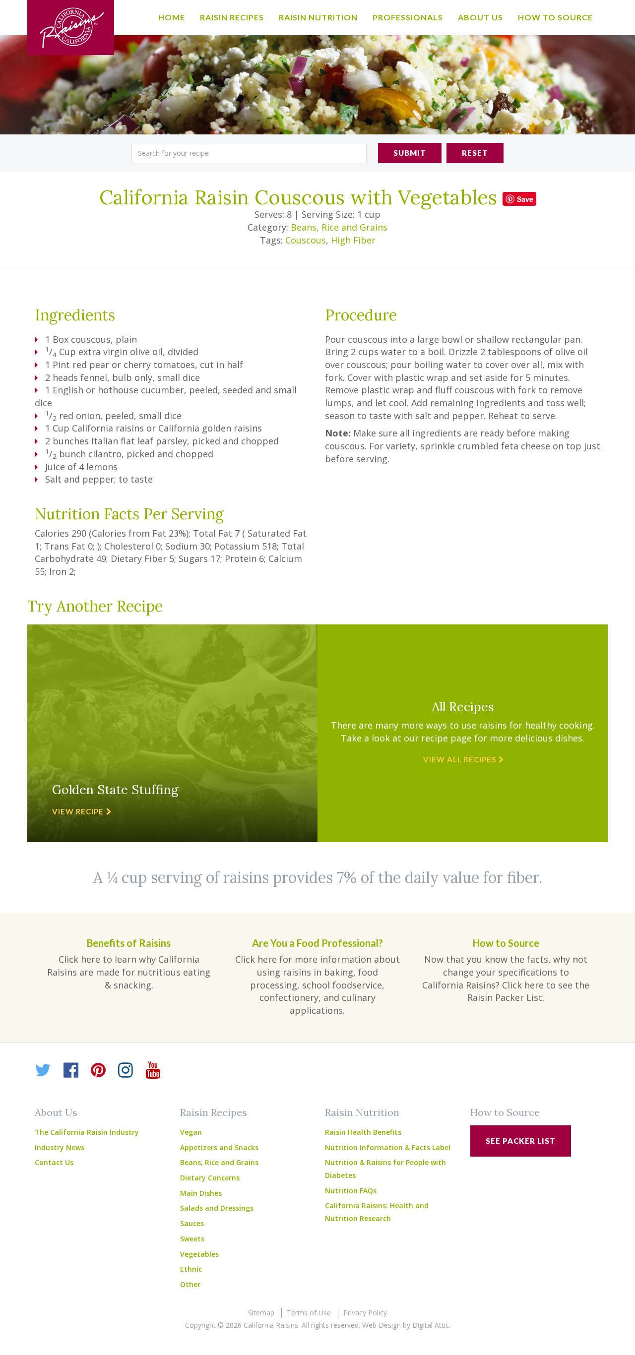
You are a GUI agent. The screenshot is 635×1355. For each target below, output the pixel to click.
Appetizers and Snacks (219, 1147)
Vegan (191, 1132)
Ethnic (191, 1269)
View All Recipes (459, 759)
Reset (475, 152)
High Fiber (353, 240)
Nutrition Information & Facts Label (387, 1147)
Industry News (59, 1147)
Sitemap (261, 1312)
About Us (480, 17)
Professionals (408, 17)
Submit (409, 152)
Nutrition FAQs (351, 1190)
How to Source (555, 17)
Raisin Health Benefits (363, 1132)
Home (171, 17)
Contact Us (54, 1162)
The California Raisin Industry (87, 1132)
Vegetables (199, 1254)
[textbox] (249, 153)
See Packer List (521, 1140)
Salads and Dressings (217, 1208)
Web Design (381, 1325)
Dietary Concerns (210, 1177)
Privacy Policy (365, 1312)
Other (190, 1284)
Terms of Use (309, 1312)
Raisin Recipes (232, 17)
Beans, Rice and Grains (339, 227)
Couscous (305, 240)
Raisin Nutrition (318, 17)
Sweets (192, 1238)
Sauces (192, 1223)
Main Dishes (201, 1193)
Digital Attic (430, 1325)
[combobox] (249, 153)
